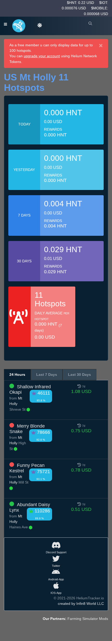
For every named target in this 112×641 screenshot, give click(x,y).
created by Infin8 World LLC (81, 603)
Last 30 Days (79, 374)
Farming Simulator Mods (87, 619)
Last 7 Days (46, 374)
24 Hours (17, 374)
